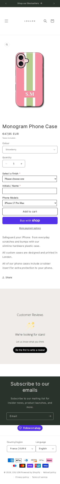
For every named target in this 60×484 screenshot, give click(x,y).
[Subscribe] (49, 416)
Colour (5, 143)
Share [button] (9, 277)
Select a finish (10, 173)
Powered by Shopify (30, 472)
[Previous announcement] (5, 3)
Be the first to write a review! (30, 349)
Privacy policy (22, 477)
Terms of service (40, 477)
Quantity (6, 157)
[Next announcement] (54, 3)
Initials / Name (10, 185)
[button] (6, 21)
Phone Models (10, 197)
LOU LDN (16, 472)
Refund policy (49, 472)
